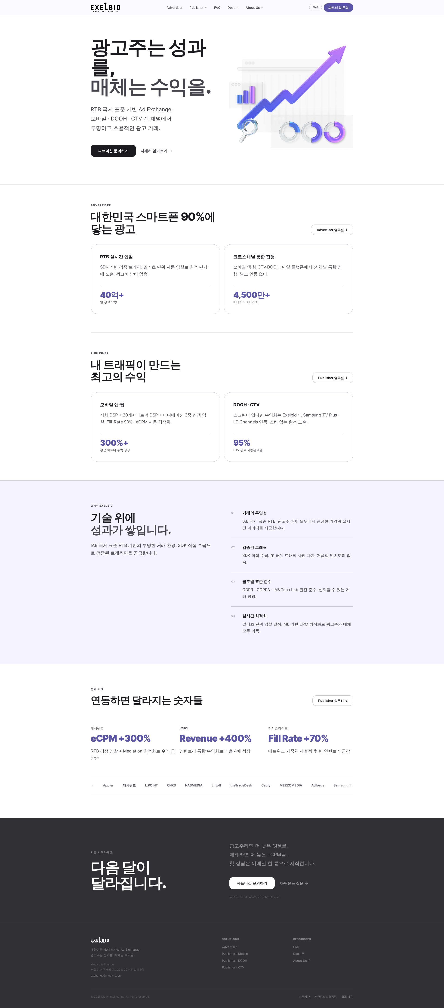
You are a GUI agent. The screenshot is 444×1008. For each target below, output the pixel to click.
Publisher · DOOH (234, 960)
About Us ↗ (302, 960)
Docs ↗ (298, 954)
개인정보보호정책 (325, 996)
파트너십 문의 (338, 7)
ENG (315, 7)
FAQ (217, 7)
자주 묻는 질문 (293, 883)
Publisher (196, 7)
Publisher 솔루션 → (333, 378)
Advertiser (174, 7)
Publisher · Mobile (235, 954)
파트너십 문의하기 (113, 150)
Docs (233, 7)
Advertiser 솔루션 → (332, 230)
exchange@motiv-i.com (106, 975)
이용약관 (304, 996)
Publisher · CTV (233, 967)
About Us (254, 7)
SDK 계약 (347, 996)
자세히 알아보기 (156, 150)
